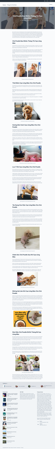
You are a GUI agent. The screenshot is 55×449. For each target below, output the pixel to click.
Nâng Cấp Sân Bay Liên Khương (11, 431)
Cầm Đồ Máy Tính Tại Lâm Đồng (48, 386)
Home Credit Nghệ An (22, 386)
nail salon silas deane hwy (43, 402)
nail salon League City (47, 407)
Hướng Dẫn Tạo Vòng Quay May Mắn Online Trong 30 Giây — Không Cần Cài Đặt (12, 394)
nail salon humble (47, 405)
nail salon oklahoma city (40, 405)
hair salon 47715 (47, 401)
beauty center (49, 402)
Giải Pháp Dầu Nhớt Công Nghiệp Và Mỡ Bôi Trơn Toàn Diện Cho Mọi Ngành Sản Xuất (12, 399)
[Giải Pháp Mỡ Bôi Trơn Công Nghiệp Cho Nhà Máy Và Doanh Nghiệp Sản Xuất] (4, 418)
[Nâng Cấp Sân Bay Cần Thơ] (4, 437)
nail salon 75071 (39, 418)
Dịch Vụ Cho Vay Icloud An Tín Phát (12, 427)
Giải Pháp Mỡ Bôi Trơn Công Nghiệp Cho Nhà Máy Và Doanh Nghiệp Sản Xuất (12, 418)
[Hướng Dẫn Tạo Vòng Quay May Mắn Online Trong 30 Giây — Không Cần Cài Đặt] (4, 395)
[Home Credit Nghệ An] (16, 386)
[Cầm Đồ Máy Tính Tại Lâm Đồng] (42, 386)
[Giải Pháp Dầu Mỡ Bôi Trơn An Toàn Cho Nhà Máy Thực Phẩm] (4, 414)
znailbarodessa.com (42, 410)
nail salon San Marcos (40, 407)
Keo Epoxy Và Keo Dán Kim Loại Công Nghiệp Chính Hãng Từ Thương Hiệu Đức (12, 404)
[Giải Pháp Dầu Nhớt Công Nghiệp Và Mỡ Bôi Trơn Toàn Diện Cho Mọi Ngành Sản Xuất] (4, 400)
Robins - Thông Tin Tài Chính (10, 5)
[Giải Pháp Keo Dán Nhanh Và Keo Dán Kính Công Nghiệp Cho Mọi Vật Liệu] (4, 409)
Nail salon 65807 (44, 418)
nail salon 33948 (43, 406)
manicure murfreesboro (40, 401)
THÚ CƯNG (33, 20)
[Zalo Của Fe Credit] (4, 386)
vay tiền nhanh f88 (40, 396)
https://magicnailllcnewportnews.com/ (43, 412)
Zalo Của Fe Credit (8, 386)
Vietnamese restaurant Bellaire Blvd (44, 419)
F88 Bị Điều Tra (33, 386)
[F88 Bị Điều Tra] (29, 386)
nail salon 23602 (41, 411)
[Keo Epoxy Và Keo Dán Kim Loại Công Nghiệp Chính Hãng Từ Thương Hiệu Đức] (4, 404)
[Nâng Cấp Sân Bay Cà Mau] (4, 441)
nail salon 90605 (40, 409)
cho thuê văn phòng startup (43, 403)
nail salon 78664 (39, 404)
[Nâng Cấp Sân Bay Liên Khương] (4, 432)
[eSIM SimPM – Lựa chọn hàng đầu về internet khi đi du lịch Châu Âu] (4, 423)
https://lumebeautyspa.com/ (46, 404)
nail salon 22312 (49, 408)
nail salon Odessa (45, 409)
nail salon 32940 (44, 408)
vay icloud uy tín (45, 396)
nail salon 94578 (48, 406)
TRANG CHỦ (50, 4)
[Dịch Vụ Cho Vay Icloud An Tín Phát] (4, 428)
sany (37, 403)
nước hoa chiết (41, 400)
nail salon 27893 (46, 400)
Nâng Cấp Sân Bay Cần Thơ (11, 436)
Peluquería (49, 403)
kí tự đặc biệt (46, 395)
